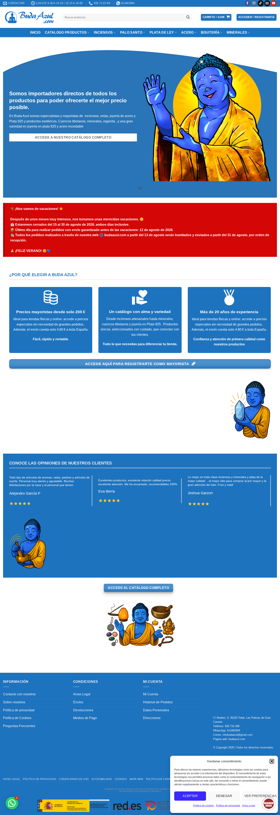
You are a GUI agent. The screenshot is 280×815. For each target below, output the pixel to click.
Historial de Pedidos (158, 702)
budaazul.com (237, 739)
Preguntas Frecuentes (19, 726)
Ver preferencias (259, 796)
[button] (272, 761)
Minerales (237, 32)
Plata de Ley (162, 32)
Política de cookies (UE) (163, 779)
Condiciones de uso (74, 779)
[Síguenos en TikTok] (261, 3)
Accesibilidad (101, 779)
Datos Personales (156, 710)
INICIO (35, 32)
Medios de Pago (85, 718)
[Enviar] (187, 17)
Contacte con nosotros (19, 694)
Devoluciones (83, 710)
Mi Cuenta (150, 694)
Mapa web (136, 779)
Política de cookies (203, 805)
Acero (187, 32)
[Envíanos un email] (267, 3)
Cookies (121, 779)
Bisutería (210, 32)
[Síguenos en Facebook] (247, 3)
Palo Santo (131, 32)
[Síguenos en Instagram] (254, 3)
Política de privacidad (228, 805)
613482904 (233, 730)
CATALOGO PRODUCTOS (66, 32)
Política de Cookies (17, 718)
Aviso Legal (248, 805)
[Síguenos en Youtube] (274, 3)
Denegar (224, 796)
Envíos (78, 702)
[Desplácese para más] (140, 188)
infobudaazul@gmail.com (238, 734)
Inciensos (103, 32)
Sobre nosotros (14, 702)
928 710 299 (232, 726)
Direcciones (151, 718)
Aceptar (190, 796)
